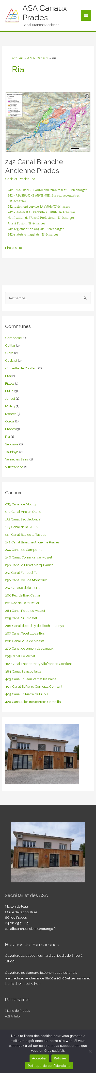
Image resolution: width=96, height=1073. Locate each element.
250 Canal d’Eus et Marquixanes (29, 565)
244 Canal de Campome (23, 550)
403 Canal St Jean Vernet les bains (30, 679)
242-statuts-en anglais (24, 234)
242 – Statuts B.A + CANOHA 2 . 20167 (33, 212)
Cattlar (10, 345)
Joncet (10, 398)
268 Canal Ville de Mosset (24, 641)
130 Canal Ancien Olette (23, 512)
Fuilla (9, 391)
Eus (8, 376)
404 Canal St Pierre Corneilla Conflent (33, 686)
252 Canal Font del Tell (22, 573)
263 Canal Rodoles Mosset (25, 611)
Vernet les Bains (17, 459)
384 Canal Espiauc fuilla (23, 671)
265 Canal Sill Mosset (21, 618)
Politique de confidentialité (49, 1066)
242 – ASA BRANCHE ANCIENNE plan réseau (37, 190)
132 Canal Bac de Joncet (23, 519)
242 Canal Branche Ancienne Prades (32, 542)
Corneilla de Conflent (21, 368)
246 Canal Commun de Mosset (28, 557)
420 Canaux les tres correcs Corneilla (33, 702)
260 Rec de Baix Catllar (22, 595)
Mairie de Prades (17, 1011)
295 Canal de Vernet (20, 656)
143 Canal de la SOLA (21, 527)
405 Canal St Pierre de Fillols (26, 694)
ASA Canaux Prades (44, 12)
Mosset (10, 414)
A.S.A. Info (12, 1016)
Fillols (9, 383)
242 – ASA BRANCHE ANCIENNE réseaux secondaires (44, 195)
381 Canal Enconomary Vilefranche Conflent (38, 664)
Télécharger (78, 190)
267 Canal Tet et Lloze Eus (25, 633)
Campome (13, 338)
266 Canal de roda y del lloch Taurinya (34, 626)
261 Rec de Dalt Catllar (22, 603)
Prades (24, 179)
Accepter (39, 1058)
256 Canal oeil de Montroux (26, 580)
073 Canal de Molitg (20, 504)
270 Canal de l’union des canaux (29, 648)
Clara (9, 353)
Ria (33, 179)
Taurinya (11, 452)
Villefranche (14, 467)
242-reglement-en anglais (26, 229)
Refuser (60, 1058)
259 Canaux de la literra (22, 588)
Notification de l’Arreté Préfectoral (32, 217)
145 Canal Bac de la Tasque (25, 534)
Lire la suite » (15, 247)
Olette (9, 421)
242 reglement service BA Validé (30, 206)
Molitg (10, 406)
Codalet (11, 179)
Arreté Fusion (17, 223)
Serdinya (11, 444)
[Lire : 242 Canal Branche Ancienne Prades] (48, 122)
